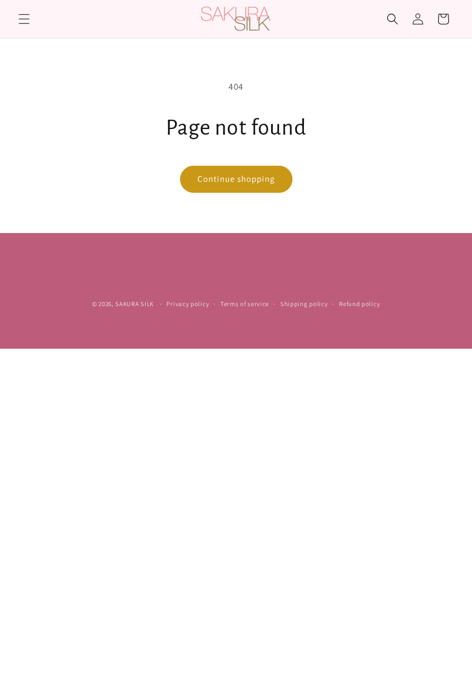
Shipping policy (304, 304)
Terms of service (244, 304)
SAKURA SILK (134, 304)
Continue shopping (236, 178)
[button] (24, 19)
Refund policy (359, 304)
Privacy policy (187, 304)
